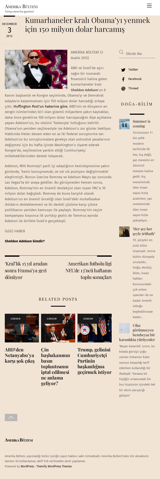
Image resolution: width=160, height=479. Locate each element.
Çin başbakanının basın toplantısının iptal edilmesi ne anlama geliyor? (55, 366)
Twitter (133, 69)
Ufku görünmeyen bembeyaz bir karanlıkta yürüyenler (137, 332)
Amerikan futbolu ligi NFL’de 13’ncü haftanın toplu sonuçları (88, 270)
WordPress (27, 466)
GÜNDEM (15, 318)
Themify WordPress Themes (54, 466)
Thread (133, 88)
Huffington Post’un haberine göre (40, 106)
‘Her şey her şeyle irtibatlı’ (144, 231)
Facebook (135, 79)
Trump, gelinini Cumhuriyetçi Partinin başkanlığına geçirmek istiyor (94, 360)
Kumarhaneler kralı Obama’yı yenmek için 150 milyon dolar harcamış (87, 24)
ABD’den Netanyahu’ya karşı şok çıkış (20, 355)
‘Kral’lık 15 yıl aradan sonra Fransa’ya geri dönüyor (26, 270)
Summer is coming (141, 123)
